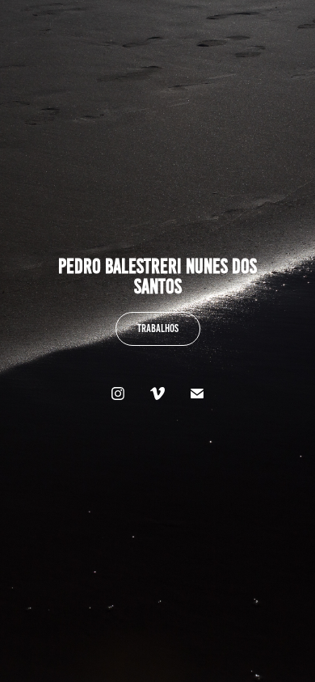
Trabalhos (157, 328)
